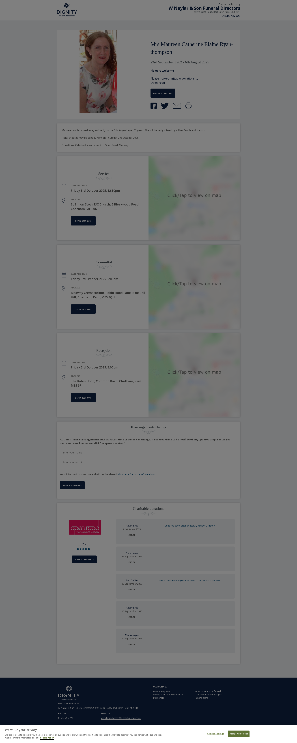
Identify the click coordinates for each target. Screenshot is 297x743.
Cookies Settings (215, 733)
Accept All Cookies (239, 733)
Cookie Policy (47, 737)
